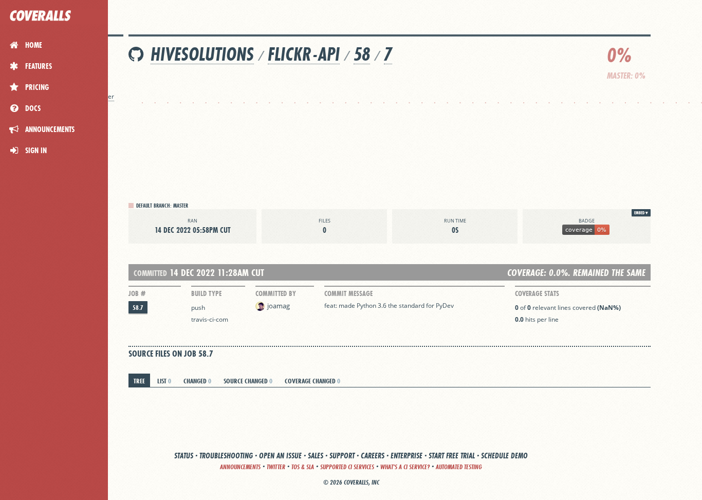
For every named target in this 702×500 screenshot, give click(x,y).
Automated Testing (459, 466)
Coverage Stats (537, 293)
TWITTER (276, 466)
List (164, 380)
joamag (278, 305)
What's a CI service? (405, 466)
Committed (150, 273)
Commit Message (348, 293)
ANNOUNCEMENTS (240, 466)
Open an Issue (280, 455)
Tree (139, 380)
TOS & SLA (302, 466)
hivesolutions (202, 54)
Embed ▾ (641, 213)
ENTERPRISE (406, 455)
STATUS (183, 455)
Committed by (275, 293)
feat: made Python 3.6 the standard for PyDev (389, 305)
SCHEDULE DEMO (504, 455)
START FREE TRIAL (452, 455)
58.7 (138, 307)
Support (342, 455)
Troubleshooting (226, 455)
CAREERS (372, 455)
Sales (315, 455)
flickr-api (304, 54)
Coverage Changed (312, 380)
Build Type (206, 293)
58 (362, 54)
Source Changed (248, 380)
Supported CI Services (347, 466)
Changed (197, 380)
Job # (136, 293)
